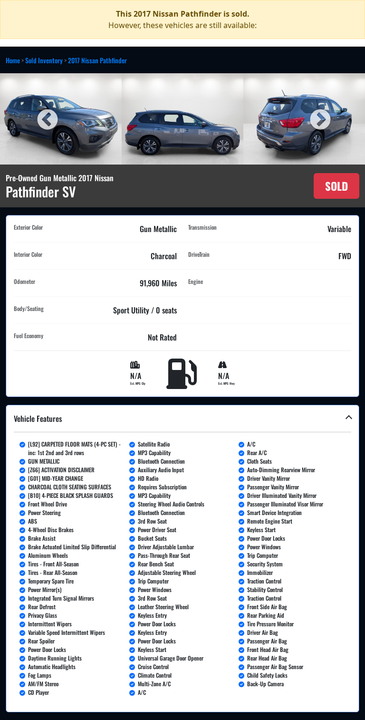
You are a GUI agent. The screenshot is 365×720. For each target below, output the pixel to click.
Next (318, 118)
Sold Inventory (44, 60)
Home (13, 60)
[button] (182, 558)
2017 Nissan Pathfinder (97, 60)
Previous (46, 118)
